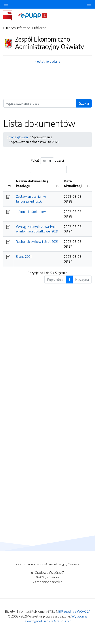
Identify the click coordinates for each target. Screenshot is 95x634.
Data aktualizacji (73, 183)
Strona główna (17, 137)
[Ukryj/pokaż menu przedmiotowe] (6, 4)
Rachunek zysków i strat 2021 (37, 241)
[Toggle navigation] (89, 4)
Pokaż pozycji (48, 161)
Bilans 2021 (24, 256)
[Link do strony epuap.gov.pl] (32, 15)
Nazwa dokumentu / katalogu (32, 183)
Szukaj (84, 103)
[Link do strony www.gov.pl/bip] (10, 15)
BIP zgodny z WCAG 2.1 (74, 611)
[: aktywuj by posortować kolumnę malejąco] (8, 183)
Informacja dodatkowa (32, 212)
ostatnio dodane (48, 61)
